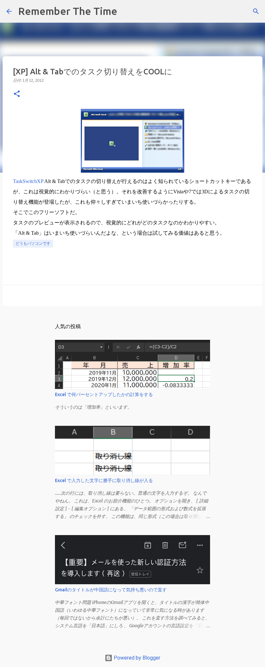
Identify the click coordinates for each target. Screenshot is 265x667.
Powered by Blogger (136, 658)
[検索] (126, 11)
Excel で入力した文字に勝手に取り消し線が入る (104, 480)
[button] (17, 94)
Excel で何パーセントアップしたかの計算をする (104, 394)
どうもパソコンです (33, 243)
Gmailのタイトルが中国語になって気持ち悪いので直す (111, 589)
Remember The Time (67, 11)
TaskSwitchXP (28, 181)
